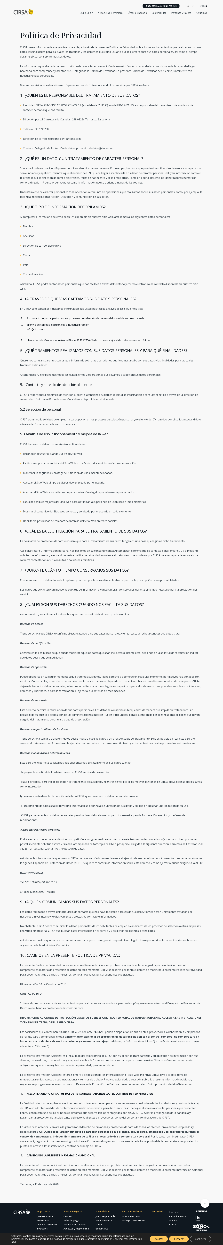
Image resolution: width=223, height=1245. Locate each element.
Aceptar (159, 1238)
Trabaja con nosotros (133, 1220)
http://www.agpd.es (32, 872)
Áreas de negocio (137, 12)
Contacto (174, 1224)
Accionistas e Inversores (111, 12)
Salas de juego (71, 1220)
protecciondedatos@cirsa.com (94, 148)
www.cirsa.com (187, 1041)
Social (99, 1224)
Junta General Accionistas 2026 (161, 6)
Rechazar (179, 1238)
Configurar (200, 1238)
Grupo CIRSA (86, 12)
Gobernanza (43, 1220)
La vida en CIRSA (131, 1216)
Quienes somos (45, 1216)
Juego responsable (105, 1216)
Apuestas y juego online (76, 1228)
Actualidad (201, 12)
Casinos (68, 1216)
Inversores (42, 1228)
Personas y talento (181, 12)
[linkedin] (198, 1217)
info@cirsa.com (71, 139)
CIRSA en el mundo (47, 1224)
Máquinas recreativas (75, 1224)
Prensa (173, 1220)
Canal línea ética (177, 1216)
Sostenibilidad (159, 12)
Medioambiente (104, 1220)
